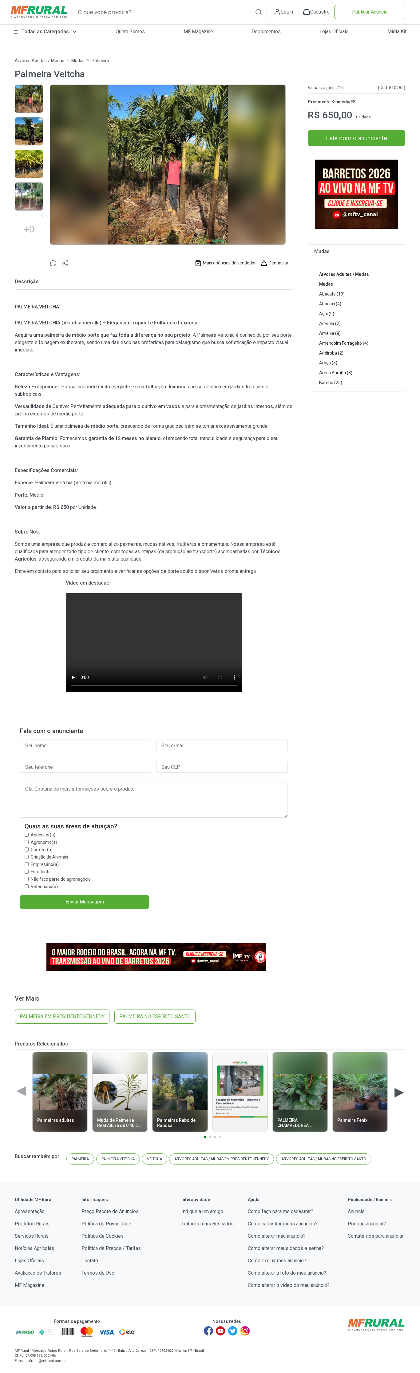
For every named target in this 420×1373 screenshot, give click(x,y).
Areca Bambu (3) (335, 372)
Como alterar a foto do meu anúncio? (287, 1273)
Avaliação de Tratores (38, 1273)
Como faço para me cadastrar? (280, 1211)
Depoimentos (266, 31)
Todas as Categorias (45, 31)
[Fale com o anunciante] (53, 263)
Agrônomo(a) (44, 842)
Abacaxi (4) (330, 303)
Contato (89, 1261)
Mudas (78, 60)
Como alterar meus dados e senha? (286, 1248)
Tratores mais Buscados (207, 1224)
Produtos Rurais (32, 1224)
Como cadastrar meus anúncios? (283, 1224)
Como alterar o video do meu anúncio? (289, 1285)
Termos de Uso (97, 1273)
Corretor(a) (42, 849)
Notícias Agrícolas (34, 1248)
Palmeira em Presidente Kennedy (62, 1016)
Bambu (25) (330, 382)
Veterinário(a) (44, 886)
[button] (258, 12)
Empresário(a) (45, 864)
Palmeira (100, 60)
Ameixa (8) (330, 333)
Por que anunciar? (367, 1224)
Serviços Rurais (32, 1236)
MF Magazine (198, 31)
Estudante (41, 871)
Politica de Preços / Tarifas (111, 1248)
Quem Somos (130, 31)
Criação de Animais (49, 857)
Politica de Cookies (102, 1236)
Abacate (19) (332, 294)
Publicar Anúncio (370, 12)
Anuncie (356, 1211)
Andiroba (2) (331, 353)
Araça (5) (328, 362)
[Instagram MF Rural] (245, 1330)
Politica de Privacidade (106, 1224)
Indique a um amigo (202, 1211)
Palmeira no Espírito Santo (155, 1016)
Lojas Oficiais (334, 31)
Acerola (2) (330, 323)
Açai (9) (326, 313)
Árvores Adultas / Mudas (39, 60)
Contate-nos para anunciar (375, 1236)
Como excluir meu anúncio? (277, 1261)
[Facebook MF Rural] (208, 1330)
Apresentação (30, 1211)
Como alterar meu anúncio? (277, 1236)
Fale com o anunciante (356, 138)
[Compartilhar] (65, 263)
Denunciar (278, 262)
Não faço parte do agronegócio (61, 879)
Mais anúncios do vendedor (229, 262)
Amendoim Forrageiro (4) (343, 343)
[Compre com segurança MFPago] (25, 1331)
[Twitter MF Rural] (233, 1330)
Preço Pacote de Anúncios (110, 1211)
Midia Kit (396, 31)
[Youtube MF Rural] (221, 1330)
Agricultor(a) (43, 834)
